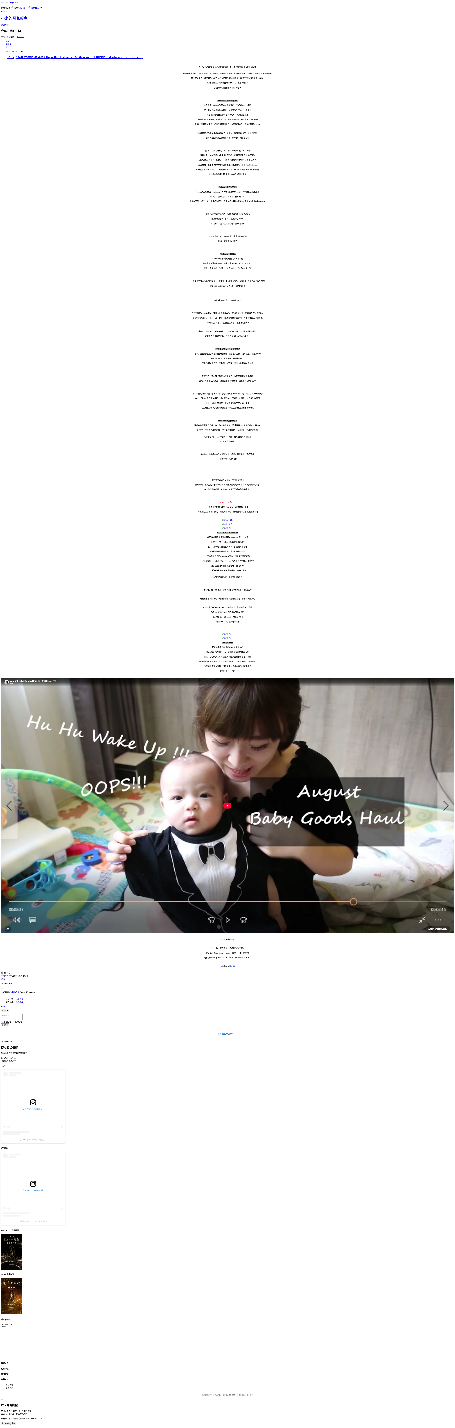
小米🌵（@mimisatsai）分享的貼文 (33, 1140)
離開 (13, 1423)
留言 (19, 992)
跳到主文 (5, 25)
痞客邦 (14, 992)
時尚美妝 (20, 37)
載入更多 (5, 1010)
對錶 (230, 966)
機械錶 (221, 966)
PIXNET (209, 1395)
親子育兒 (19, 999)
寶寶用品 (19, 1002)
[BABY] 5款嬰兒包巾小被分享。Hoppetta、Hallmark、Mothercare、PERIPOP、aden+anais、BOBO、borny (74, 57)
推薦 (233, 966)
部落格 (8, 44)
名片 (7, 47)
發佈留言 (5, 1025)
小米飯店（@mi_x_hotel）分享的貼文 (33, 1221)
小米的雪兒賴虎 (14, 18)
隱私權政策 (241, 1395)
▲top (3, 1006)
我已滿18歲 (6, 1423)
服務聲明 (250, 1395)
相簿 (7, 41)
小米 (3, 979)
